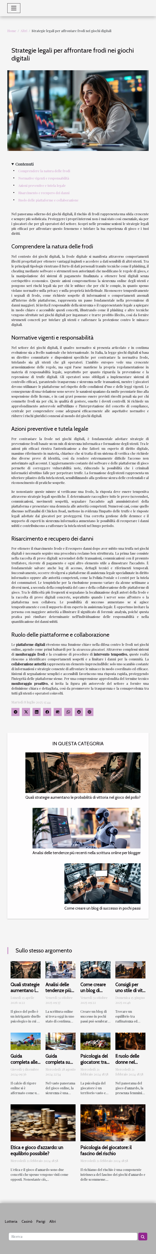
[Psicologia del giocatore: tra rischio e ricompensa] (95, 1041)
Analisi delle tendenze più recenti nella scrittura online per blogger (86, 852)
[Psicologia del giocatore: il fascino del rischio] (112, 1122)
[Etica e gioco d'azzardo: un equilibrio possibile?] (43, 1122)
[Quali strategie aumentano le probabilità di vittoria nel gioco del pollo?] (83, 772)
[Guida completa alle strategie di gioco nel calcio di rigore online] (26, 1041)
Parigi (40, 1221)
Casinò (27, 1221)
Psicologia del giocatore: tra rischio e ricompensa (94, 1065)
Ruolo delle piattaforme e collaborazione (48, 200)
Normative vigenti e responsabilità (43, 178)
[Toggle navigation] (13, 8)
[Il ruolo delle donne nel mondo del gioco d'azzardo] (130, 1041)
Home (11, 31)
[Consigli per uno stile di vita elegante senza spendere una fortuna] (130, 969)
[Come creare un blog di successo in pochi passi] (102, 883)
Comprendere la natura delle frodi (44, 171)
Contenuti (24, 164)
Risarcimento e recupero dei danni (43, 193)
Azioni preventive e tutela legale (42, 185)
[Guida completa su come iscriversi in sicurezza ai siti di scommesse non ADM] (61, 1041)
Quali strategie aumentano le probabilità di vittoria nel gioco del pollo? (83, 797)
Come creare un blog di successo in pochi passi (102, 908)
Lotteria (11, 1221)
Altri (24, 31)
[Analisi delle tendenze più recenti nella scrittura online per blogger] (86, 828)
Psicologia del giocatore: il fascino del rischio (106, 1150)
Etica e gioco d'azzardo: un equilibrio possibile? (37, 1150)
